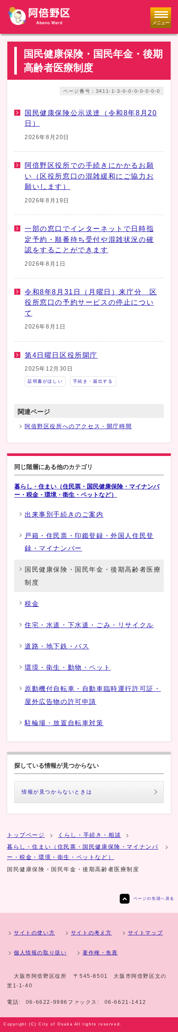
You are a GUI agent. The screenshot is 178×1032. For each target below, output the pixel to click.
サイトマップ (145, 932)
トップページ (26, 835)
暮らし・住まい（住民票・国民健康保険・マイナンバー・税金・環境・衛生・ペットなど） (86, 490)
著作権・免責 (100, 952)
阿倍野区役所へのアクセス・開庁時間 (78, 426)
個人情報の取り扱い (40, 952)
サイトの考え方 (91, 932)
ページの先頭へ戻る (154, 898)
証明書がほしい (45, 381)
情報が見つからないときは (57, 791)
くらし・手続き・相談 (89, 835)
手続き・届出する (93, 381)
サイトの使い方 (34, 932)
